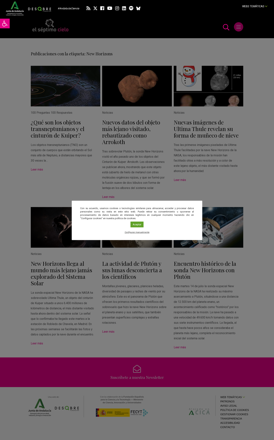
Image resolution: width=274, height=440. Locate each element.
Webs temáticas (253, 6)
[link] (5, 23)
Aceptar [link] (137, 224)
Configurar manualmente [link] (137, 232)
